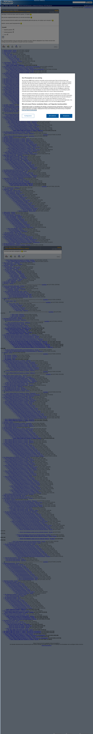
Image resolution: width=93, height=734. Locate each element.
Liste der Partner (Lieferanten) (29, 110)
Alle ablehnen (52, 115)
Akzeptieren (66, 115)
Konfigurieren (28, 115)
